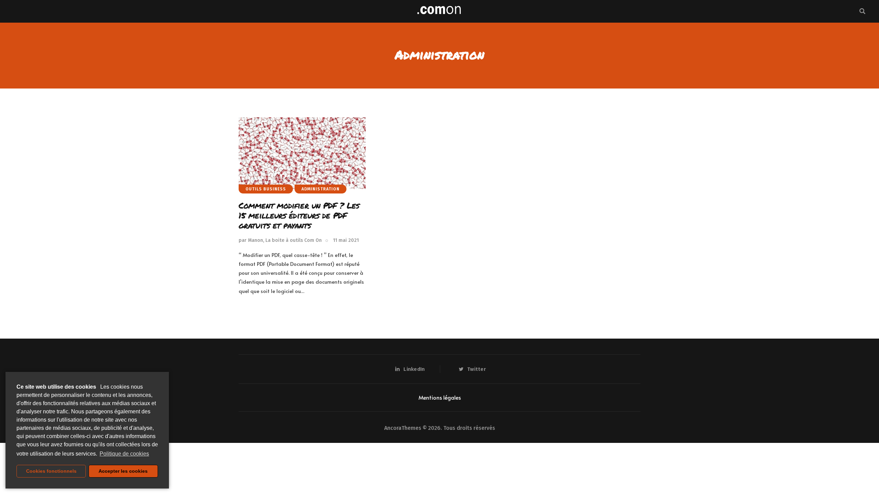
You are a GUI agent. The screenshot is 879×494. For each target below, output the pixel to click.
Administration (320, 189)
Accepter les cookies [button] (123, 471)
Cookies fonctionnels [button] (51, 471)
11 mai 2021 (346, 240)
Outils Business (266, 189)
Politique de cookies (124, 454)
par (280, 240)
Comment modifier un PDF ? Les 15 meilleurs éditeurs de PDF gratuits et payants (299, 215)
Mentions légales (440, 397)
